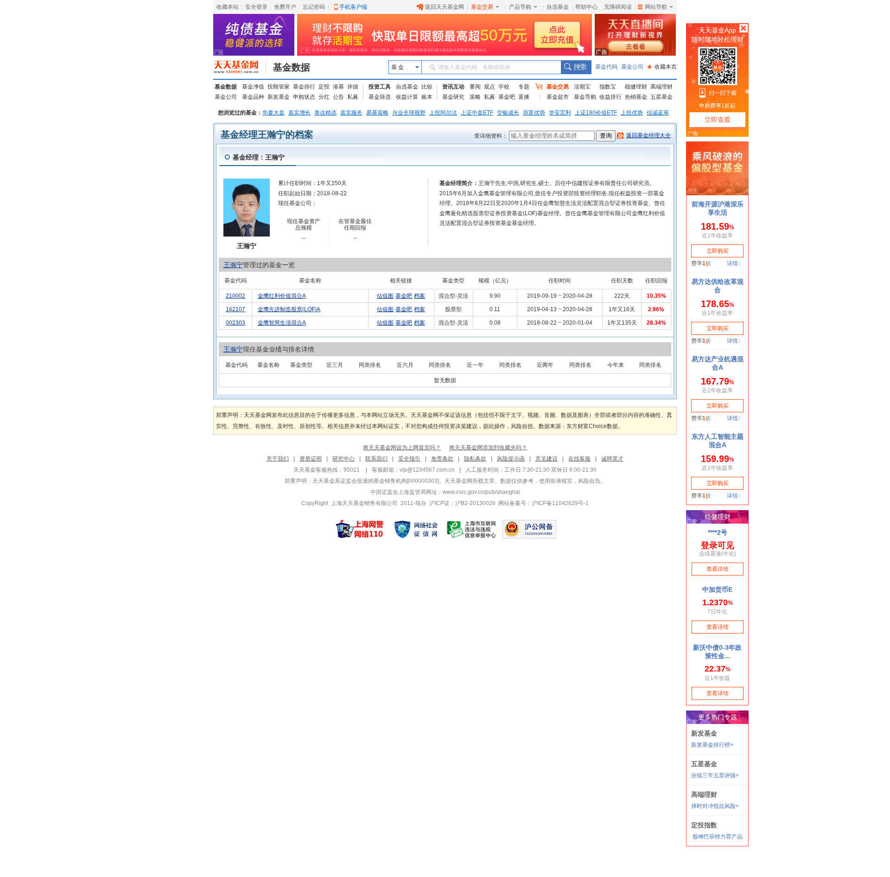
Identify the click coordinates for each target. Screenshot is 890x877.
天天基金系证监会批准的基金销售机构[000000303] (375, 481)
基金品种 (253, 97)
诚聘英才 (612, 458)
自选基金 (558, 7)
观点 (489, 86)
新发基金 (278, 97)
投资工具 (380, 86)
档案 (419, 296)
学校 (503, 86)
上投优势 (632, 112)
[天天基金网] (240, 67)
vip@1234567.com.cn (427, 470)
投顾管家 (278, 86)
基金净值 (253, 86)
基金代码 (606, 67)
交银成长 (508, 112)
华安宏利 (560, 112)
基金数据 (291, 67)
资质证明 (310, 458)
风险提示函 (511, 458)
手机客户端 (353, 7)
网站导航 (656, 7)
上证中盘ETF (477, 112)
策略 (475, 97)
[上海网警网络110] (359, 529)
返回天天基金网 (444, 7)
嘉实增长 (299, 112)
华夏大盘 (273, 112)
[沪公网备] (529, 529)
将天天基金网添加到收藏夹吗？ (488, 447)
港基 (338, 86)
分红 (324, 97)
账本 (426, 97)
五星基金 (661, 97)
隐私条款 (475, 458)
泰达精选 (325, 112)
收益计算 (407, 97)
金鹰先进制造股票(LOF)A (289, 309)
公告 (338, 97)
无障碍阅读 (618, 7)
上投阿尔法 (443, 112)
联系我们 (376, 458)
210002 (235, 296)
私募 (352, 97)
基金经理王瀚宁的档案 (267, 134)
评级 (352, 86)
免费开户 (285, 7)
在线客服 (579, 458)
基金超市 (558, 97)
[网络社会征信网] (415, 529)
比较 (426, 86)
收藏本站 (227, 7)
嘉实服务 (351, 112)
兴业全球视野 (409, 112)
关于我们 (278, 458)
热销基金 (636, 97)
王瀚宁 (233, 265)
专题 (523, 86)
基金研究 (453, 97)
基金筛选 (380, 97)
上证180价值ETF (596, 112)
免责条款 (442, 458)
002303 (235, 323)
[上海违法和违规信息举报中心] (471, 529)
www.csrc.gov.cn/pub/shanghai (481, 492)
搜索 (576, 67)
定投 (324, 86)
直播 (523, 97)
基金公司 (632, 67)
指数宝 (607, 86)
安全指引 (409, 458)
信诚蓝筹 (658, 112)
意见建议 (546, 458)
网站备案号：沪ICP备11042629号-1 (543, 503)
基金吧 (506, 97)
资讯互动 (453, 86)
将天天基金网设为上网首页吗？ (402, 447)
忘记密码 (314, 7)
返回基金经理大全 (648, 135)
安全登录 (256, 7)
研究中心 (343, 458)
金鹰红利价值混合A (282, 296)
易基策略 (377, 112)
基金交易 (482, 7)
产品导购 (520, 7)
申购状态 (304, 97)
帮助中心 (586, 7)
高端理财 (661, 86)
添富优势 (534, 112)
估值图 (385, 296)
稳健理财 (636, 86)
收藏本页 (662, 67)
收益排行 (610, 97)
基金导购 (585, 97)
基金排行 (304, 86)
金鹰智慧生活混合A (282, 323)
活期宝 (582, 86)
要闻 (475, 86)
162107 (235, 309)
